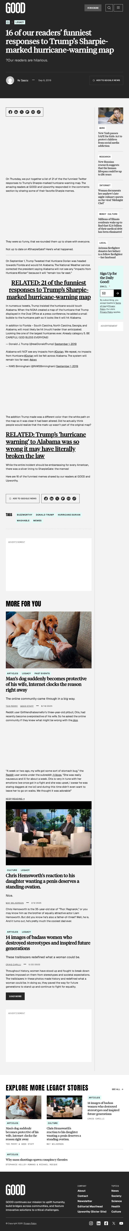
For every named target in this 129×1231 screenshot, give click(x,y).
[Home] (8, 22)
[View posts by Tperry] (10, 80)
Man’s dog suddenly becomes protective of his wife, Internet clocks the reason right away (46, 684)
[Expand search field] (109, 7)
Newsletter (85, 1201)
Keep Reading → (15, 798)
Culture (12, 870)
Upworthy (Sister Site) (92, 1211)
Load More (15, 996)
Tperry (24, 80)
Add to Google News (108, 80)
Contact (83, 1196)
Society (116, 1196)
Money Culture (108, 214)
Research (105, 156)
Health (115, 1206)
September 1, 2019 (66, 344)
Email (105, 286)
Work (102, 128)
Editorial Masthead (90, 1206)
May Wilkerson (15, 903)
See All (116, 1089)
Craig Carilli (13, 964)
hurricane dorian (69, 514)
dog (75, 720)
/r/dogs (57, 775)
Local (102, 243)
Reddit (10, 775)
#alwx (33, 359)
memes (37, 520)
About (82, 1190)
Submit (118, 294)
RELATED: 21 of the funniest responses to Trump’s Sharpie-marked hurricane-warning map (49, 289)
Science (116, 1201)
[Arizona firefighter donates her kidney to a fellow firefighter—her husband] (110, 249)
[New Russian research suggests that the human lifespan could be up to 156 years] (110, 164)
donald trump (45, 514)
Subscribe (93, 8)
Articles (12, 673)
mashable (23, 520)
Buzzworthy (24, 514)
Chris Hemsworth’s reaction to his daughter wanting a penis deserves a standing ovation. (42, 881)
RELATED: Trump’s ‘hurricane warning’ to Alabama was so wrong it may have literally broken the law (46, 444)
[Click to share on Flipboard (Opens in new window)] (27, 112)
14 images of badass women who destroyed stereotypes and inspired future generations (48, 942)
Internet (105, 185)
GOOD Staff (27, 706)
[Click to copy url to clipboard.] (39, 112)
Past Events (42, 673)
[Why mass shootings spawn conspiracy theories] (64, 1159)
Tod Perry (12, 706)
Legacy (20, 22)
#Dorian (59, 351)
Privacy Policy (106, 312)
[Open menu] (118, 7)
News (115, 1190)
